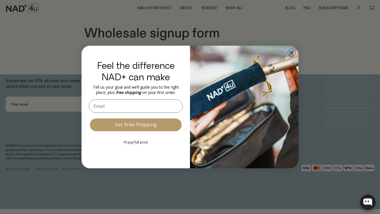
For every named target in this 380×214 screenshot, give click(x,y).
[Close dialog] (291, 52)
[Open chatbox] (368, 202)
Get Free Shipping (136, 124)
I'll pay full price (136, 142)
